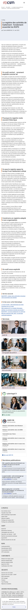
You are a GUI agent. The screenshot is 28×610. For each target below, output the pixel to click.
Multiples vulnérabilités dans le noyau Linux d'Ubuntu (14, 449)
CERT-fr (22, 592)
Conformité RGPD (5, 546)
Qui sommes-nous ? (6, 511)
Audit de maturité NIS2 (6, 560)
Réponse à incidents (6, 583)
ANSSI (18, 592)
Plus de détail (6, 415)
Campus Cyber (19, 593)
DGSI (2, 593)
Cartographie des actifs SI (7, 532)
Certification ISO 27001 (7, 566)
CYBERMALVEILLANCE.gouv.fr (8, 592)
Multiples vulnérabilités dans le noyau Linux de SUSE (14, 438)
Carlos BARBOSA (7, 30)
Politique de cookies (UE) (7, 520)
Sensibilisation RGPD (6, 548)
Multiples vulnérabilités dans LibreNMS (13, 429)
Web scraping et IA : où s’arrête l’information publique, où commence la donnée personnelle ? (13, 490)
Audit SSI (3, 528)
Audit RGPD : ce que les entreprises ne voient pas (13, 311)
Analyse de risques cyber (7, 558)
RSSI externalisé (5, 576)
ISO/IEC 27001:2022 (6, 595)
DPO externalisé (5, 552)
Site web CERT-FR (8, 455)
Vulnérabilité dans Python (9, 434)
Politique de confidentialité (7, 522)
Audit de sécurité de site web (8, 539)
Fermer (14, 606)
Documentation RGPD (6, 550)
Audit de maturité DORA (7, 562)
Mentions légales (5, 518)
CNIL (6, 593)
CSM (5, 466)
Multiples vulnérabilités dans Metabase (13, 425)
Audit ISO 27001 (5, 564)
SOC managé (4, 578)
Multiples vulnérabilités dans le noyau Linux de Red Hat (14, 444)
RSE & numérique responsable (8, 514)
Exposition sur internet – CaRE (8, 534)
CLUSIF (9, 593)
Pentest (3, 580)
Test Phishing (4, 582)
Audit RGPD (4, 538)
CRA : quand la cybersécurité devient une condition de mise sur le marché (13, 463)
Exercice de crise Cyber (7, 572)
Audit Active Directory (6, 530)
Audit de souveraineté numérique (9, 536)
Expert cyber (4, 516)
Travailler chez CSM (6, 512)
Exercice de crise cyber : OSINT (8, 574)
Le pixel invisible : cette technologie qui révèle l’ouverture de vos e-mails (12, 476)
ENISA (13, 593)
